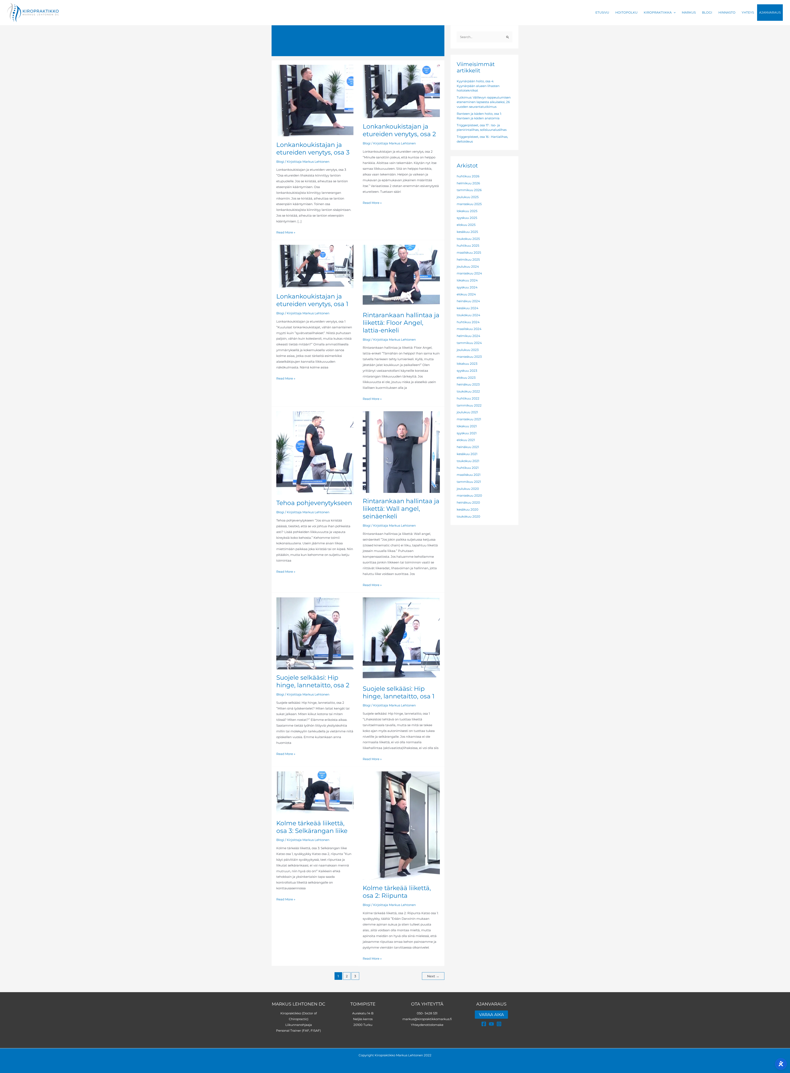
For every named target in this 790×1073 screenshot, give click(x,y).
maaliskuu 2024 (469, 329)
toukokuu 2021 (468, 461)
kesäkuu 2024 (467, 308)
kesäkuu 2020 (467, 509)
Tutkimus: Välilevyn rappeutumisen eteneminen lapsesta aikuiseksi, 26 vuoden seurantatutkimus (484, 102)
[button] (674, 12)
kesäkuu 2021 (467, 454)
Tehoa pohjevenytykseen (314, 503)
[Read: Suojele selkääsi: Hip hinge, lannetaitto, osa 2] (314, 633)
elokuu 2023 (466, 378)
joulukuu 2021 (467, 412)
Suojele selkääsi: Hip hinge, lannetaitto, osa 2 (312, 681)
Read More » (285, 232)
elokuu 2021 (466, 440)
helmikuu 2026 (468, 183)
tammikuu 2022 (469, 405)
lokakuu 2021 (467, 426)
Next (433, 976)
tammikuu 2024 (469, 343)
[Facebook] (483, 1024)
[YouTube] (491, 1024)
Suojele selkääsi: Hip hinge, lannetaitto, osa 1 (398, 692)
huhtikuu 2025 (468, 245)
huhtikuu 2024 (468, 322)
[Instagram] (499, 1024)
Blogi (280, 162)
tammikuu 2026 (469, 190)
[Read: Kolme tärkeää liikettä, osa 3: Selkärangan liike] (314, 793)
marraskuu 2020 (469, 495)
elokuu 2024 (466, 294)
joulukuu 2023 (468, 350)
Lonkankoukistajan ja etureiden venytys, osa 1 (312, 300)
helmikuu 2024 (468, 336)
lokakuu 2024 (467, 280)
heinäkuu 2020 (468, 502)
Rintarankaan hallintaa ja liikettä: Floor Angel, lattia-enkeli (401, 322)
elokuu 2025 (466, 225)
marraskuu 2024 (469, 273)
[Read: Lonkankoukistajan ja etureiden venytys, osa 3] (314, 100)
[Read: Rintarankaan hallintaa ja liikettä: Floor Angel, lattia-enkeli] (401, 276)
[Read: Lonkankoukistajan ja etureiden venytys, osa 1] (314, 266)
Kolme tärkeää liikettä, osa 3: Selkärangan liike (311, 827)
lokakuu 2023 (467, 364)
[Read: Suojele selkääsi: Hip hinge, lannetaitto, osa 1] (401, 638)
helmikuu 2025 (468, 259)
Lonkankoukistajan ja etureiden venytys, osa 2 (399, 130)
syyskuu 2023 (467, 371)
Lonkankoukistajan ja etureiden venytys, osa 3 (313, 148)
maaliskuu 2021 (468, 475)
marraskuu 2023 (469, 357)
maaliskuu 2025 (469, 252)
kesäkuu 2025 (467, 232)
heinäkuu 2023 (468, 384)
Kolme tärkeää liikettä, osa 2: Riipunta (397, 891)
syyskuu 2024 (467, 287)
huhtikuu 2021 (468, 468)
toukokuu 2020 (468, 516)
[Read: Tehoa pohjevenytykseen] (314, 453)
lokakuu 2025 (467, 211)
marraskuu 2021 (469, 419)
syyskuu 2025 (467, 218)
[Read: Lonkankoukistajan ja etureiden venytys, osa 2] (401, 91)
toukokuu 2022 (468, 391)
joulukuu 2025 (468, 197)
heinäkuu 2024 (468, 301)
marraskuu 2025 (469, 204)
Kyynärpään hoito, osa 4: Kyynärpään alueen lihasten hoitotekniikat (478, 85)
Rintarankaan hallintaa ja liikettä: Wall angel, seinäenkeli (401, 508)
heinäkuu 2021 (468, 447)
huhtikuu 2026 (468, 176)
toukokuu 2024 (468, 315)
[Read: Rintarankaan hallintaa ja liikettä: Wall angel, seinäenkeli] (401, 452)
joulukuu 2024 (468, 266)
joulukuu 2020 (468, 489)
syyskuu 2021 (466, 433)
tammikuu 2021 (469, 482)
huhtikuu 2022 (468, 398)
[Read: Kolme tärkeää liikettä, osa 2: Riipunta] (401, 825)
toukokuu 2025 (468, 239)
